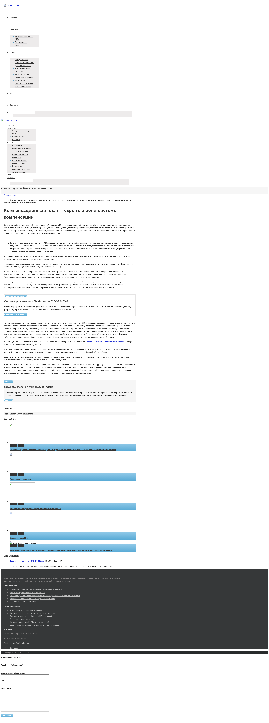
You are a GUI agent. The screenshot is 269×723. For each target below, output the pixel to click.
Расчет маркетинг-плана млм (22, 619)
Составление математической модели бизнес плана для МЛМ (36, 589)
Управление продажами (20, 479)
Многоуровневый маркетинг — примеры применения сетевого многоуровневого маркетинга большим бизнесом (61, 550)
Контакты (14, 105)
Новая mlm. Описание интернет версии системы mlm (32, 598)
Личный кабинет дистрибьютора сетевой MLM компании (35, 509)
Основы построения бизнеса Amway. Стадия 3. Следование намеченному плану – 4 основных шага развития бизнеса (63, 450)
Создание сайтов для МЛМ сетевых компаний (29, 622)
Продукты (14, 29)
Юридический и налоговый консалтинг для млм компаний (24, 62)
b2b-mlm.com (14, 648)
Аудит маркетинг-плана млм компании (26, 610)
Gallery (21, 445)
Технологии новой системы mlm (23, 601)
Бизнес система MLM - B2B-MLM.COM (27, 561)
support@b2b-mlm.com (19, 643)
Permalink (13, 445)
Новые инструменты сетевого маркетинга (27, 592)
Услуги (13, 52)
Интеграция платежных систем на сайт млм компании (24, 83)
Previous (7, 195)
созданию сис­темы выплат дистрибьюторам (105, 341)
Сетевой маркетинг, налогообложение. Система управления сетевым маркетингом (45, 595)
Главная (13, 17)
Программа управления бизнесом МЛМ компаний (31, 616)
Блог (12, 93)
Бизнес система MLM (19, 538)
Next (14, 195)
